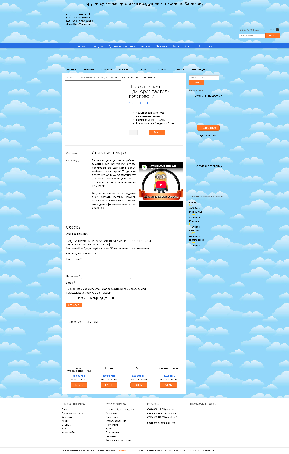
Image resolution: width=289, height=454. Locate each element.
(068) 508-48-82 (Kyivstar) (78, 17)
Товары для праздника (119, 440)
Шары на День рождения (120, 409)
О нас (65, 409)
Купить (157, 132)
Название (73, 276)
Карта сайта (68, 432)
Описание (72, 152)
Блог (64, 428)
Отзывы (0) (72, 160)
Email (70, 282)
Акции (65, 421)
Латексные (112, 417)
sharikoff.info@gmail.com (78, 23)
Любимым (112, 424)
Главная (68, 77)
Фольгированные (116, 421)
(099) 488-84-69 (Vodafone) (79, 20)
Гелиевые (111, 413)
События (111, 436)
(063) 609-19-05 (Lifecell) (78, 14)
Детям (109, 428)
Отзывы (66, 424)
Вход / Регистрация (250, 30)
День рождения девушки (100, 77)
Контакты (67, 417)
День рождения (81, 77)
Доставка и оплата (72, 413)
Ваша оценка (74, 253)
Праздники (112, 432)
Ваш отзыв (74, 259)
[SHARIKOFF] (148, 25)
